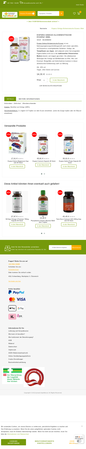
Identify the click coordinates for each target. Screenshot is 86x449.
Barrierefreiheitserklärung (17, 362)
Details (10, 99)
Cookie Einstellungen (15, 359)
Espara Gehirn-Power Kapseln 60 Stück (70, 162)
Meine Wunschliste (74, 13)
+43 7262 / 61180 (13, 3)
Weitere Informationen (29, 99)
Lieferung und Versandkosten (18, 331)
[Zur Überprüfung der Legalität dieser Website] (12, 368)
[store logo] (9, 14)
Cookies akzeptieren (14, 442)
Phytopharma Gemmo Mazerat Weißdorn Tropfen (43, 221)
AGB (10, 340)
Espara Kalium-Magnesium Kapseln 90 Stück (18, 162)
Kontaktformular (13, 269)
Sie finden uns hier (14, 281)
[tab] (10, 99)
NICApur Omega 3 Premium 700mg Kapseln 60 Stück (17, 219)
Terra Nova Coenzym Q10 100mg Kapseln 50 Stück (68, 219)
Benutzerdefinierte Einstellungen (44, 442)
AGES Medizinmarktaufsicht (18, 353)
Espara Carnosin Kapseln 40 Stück (44, 161)
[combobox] (51, 13)
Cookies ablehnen (73, 442)
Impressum (12, 350)
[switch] (79, 441)
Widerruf (11, 343)
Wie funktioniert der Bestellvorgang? (20, 337)
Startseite (43, 28)
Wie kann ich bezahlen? (16, 334)
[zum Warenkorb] (80, 13)
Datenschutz (12, 346)
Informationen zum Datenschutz (18, 434)
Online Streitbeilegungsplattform (19, 356)
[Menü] (82, 435)
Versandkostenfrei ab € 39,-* (33, 3)
